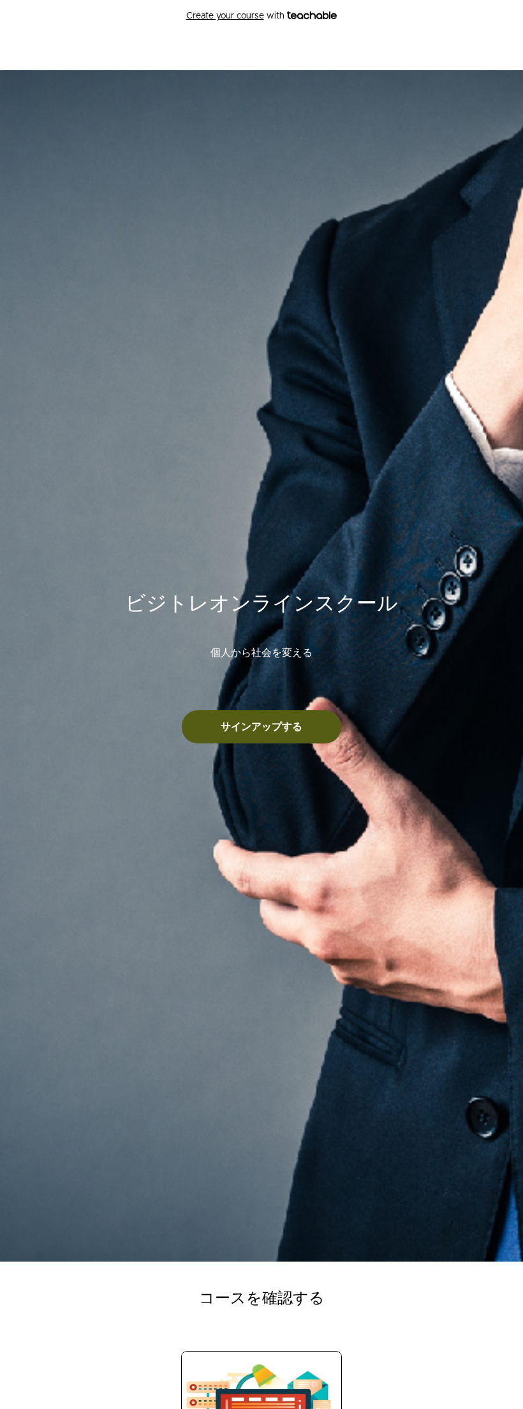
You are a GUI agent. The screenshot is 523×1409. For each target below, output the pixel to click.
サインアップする (261, 727)
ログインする (419, 51)
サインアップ (483, 51)
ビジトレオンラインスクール (141, 51)
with (236, 15)
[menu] (446, 51)
